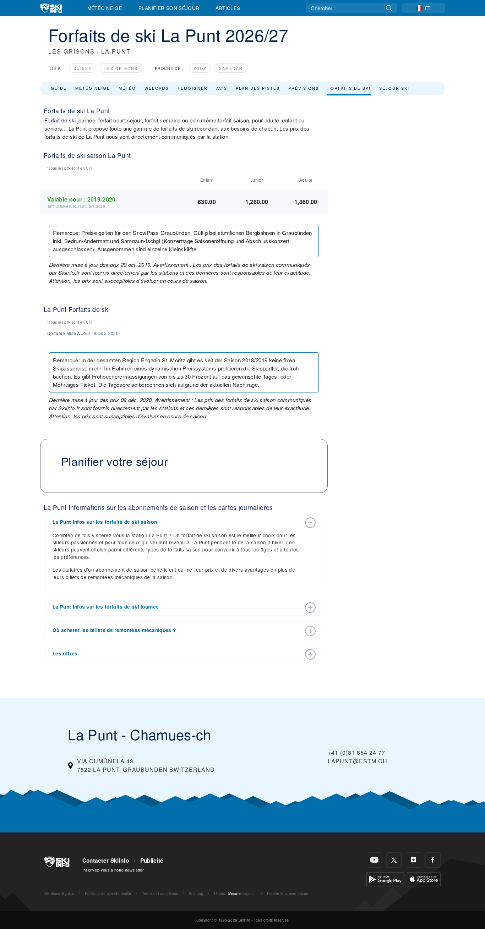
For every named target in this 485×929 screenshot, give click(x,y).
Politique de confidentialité (108, 893)
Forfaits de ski (349, 88)
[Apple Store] (424, 878)
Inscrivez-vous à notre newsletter (113, 870)
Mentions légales (59, 893)
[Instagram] (413, 860)
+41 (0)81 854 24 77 (356, 752)
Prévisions (303, 88)
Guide (59, 88)
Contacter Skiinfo (105, 860)
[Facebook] (433, 860)
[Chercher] (389, 8)
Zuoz (200, 68)
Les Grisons (121, 68)
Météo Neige (104, 7)
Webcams (157, 88)
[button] (177, 522)
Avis (221, 88)
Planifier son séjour (168, 7)
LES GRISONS (71, 51)
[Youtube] (374, 860)
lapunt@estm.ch (357, 761)
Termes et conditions (160, 893)
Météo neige (92, 88)
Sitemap (196, 893)
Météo (127, 88)
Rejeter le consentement (288, 893)
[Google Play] (385, 878)
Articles (228, 7)
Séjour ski (394, 88)
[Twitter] (394, 860)
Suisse (82, 68)
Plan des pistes (258, 88)
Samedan (231, 68)
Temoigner (193, 88)
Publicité (152, 860)
